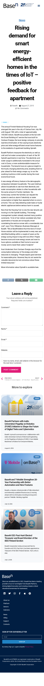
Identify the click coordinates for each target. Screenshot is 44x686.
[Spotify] (30, 593)
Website (4, 350)
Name (4, 329)
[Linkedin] (4, 593)
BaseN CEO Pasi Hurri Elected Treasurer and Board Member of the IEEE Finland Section (21, 538)
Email (4, 340)
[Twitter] (9, 593)
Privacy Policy (29, 647)
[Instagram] (14, 593)
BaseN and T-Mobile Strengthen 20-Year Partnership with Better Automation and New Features (21, 482)
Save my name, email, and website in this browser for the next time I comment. (22, 362)
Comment (5, 307)
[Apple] (24, 593)
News (22, 20)
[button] (39, 5)
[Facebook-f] (19, 593)
